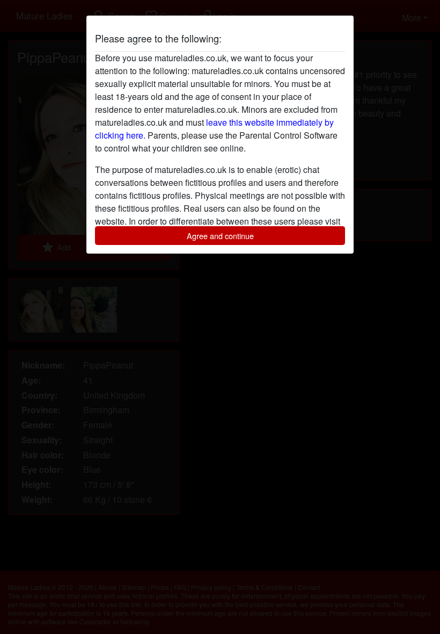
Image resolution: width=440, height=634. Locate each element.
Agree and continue (220, 235)
